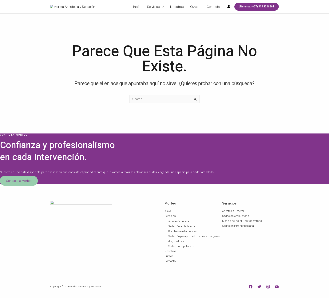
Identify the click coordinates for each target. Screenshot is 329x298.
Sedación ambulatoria (181, 226)
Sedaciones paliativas (181, 246)
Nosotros (170, 251)
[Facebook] (250, 287)
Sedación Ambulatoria (235, 215)
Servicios (170, 215)
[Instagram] (268, 287)
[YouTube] (277, 287)
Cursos (168, 256)
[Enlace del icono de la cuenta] (229, 6)
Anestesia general (178, 221)
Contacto (170, 261)
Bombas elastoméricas (182, 231)
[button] (256, 7)
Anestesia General (233, 211)
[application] (162, 6)
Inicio (167, 211)
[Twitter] (259, 287)
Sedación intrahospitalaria (238, 225)
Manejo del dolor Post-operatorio (242, 220)
